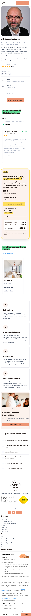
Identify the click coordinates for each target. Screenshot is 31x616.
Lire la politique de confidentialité (8, 600)
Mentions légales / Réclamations (9, 543)
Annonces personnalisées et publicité (10, 606)
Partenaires (4, 545)
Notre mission (4, 519)
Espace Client (4, 527)
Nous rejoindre (5, 531)
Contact (3, 525)
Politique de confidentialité (8, 539)
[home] (3, 3)
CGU (2, 537)
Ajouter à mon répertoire (15, 100)
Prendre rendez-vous (22, 3)
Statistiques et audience (7, 605)
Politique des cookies (6, 541)
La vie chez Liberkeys (6, 521)
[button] (15, 440)
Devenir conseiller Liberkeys (8, 523)
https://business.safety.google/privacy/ (10, 598)
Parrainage (4, 529)
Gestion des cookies (6, 547)
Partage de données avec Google (9, 608)
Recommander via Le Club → (14, 204)
